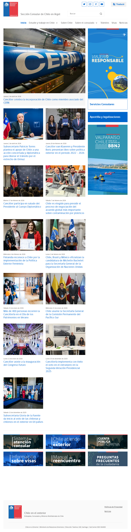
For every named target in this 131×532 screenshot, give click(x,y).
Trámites (105, 23)
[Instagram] (90, 4)
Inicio (23, 23)
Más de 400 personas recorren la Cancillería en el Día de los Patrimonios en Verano (21, 314)
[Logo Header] (10, 9)
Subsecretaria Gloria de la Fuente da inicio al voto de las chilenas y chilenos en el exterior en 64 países (23, 419)
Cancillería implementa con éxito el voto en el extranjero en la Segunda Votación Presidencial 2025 (64, 366)
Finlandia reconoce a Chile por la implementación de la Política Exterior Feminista (21, 260)
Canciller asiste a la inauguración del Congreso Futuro (21, 363)
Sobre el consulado (84, 23)
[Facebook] (96, 4)
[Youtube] (102, 4)
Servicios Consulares (102, 104)
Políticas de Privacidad (113, 507)
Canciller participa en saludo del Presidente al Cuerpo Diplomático (22, 205)
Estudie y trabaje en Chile (42, 23)
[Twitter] (84, 4)
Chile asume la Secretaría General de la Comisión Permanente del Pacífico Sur (65, 314)
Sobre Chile (67, 23)
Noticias (123, 23)
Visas (114, 23)
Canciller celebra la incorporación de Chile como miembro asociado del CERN (43, 101)
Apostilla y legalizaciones (105, 117)
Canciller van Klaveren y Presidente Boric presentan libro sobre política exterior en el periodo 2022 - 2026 (65, 150)
